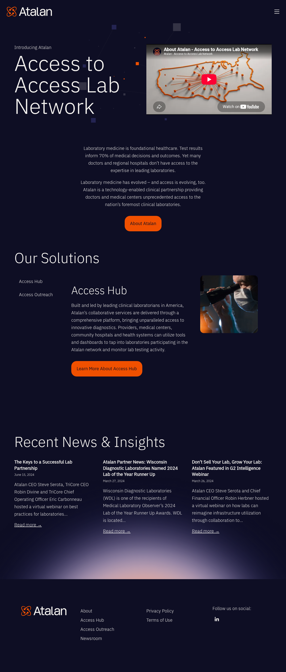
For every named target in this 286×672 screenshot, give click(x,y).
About (86, 610)
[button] (276, 12)
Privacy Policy (160, 610)
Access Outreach (97, 629)
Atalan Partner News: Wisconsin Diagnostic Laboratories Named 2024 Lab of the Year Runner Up (140, 467)
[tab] (35, 281)
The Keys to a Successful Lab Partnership (43, 464)
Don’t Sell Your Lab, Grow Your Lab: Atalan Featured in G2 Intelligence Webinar (227, 467)
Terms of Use (159, 620)
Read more (28, 524)
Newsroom (91, 638)
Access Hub (92, 620)
